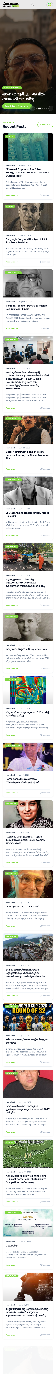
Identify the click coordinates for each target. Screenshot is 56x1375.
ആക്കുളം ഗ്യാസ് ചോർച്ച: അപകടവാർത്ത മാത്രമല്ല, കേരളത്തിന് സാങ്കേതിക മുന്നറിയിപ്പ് (25, 582)
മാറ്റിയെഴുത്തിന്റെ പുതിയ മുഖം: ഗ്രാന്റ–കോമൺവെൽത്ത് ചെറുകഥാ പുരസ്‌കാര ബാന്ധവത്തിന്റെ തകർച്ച (28, 1312)
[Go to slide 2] (38, 108)
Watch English (12, 106)
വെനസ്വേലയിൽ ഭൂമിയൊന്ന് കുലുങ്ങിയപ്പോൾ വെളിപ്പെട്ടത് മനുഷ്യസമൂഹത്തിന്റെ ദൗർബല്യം (25, 973)
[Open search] (32, 4)
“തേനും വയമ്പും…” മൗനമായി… (24, 906)
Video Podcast (13, 419)
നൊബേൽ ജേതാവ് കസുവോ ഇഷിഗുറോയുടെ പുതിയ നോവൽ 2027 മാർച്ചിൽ (28, 1109)
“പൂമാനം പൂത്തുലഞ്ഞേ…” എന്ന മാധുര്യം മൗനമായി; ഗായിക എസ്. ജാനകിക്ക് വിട (25, 840)
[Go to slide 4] (44, 108)
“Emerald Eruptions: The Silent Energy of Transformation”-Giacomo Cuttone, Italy (27, 172)
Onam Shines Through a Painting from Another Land (27, 94)
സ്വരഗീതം (12, 1245)
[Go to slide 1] (36, 108)
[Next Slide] (50, 108)
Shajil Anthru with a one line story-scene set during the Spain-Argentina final (27, 455)
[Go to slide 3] (41, 108)
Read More (10, 195)
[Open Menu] (49, 4)
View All (44, 125)
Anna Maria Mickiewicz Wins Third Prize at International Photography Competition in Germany (26, 1179)
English (8, 83)
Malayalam (11, 339)
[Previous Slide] (32, 108)
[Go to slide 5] (46, 108)
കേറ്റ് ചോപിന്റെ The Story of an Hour (26, 649)
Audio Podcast (13, 273)
